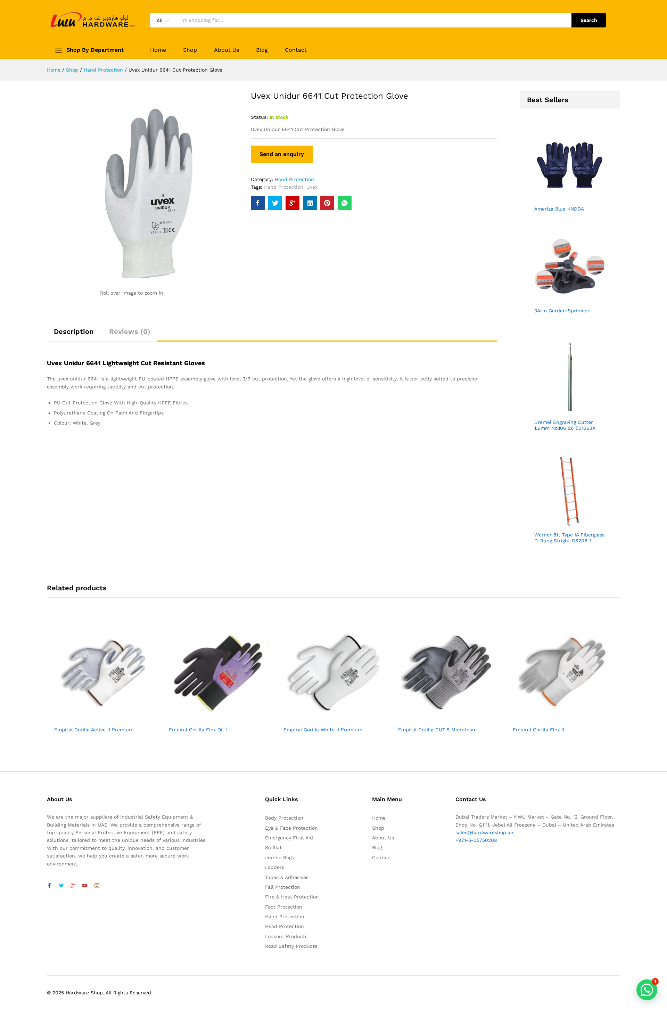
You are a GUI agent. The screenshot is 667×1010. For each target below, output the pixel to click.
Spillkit (273, 847)
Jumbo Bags (279, 857)
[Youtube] (85, 886)
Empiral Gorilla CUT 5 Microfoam (437, 729)
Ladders (274, 867)
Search (588, 20)
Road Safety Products (291, 946)
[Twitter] (61, 886)
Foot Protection (283, 907)
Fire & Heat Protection (292, 897)
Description (73, 331)
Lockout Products (286, 936)
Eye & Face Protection (291, 828)
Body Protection (284, 818)
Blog (262, 50)
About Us (226, 50)
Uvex (312, 187)
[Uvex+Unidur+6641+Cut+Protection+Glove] (275, 203)
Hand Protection (294, 179)
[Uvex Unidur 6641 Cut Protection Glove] (258, 203)
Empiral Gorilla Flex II (538, 729)
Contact (296, 50)
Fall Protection (282, 887)
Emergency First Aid (289, 837)
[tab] (73, 334)
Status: (259, 117)
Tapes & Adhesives (286, 877)
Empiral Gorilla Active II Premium (93, 729)
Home (158, 50)
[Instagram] (97, 885)
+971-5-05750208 (476, 840)
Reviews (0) (129, 331)
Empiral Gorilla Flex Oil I (198, 729)
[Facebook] (49, 886)
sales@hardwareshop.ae (484, 832)
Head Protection (284, 926)
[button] (646, 989)
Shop (190, 50)
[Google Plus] (73, 886)
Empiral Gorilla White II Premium (322, 729)
